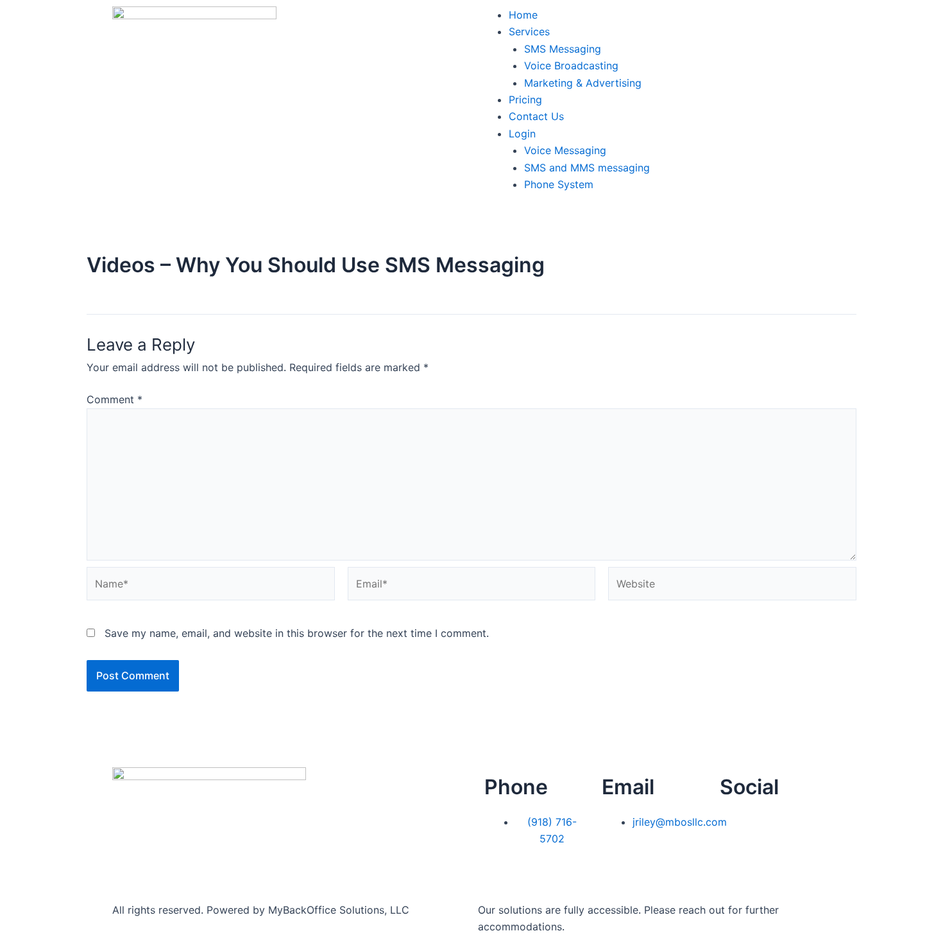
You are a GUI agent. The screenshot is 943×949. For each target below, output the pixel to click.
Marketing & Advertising (582, 82)
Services (529, 31)
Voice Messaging (565, 150)
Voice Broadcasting (571, 65)
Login (522, 133)
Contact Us (536, 116)
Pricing (525, 99)
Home (523, 14)
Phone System (558, 184)
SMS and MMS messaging (587, 167)
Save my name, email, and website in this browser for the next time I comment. (297, 633)
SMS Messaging (562, 48)
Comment (114, 399)
